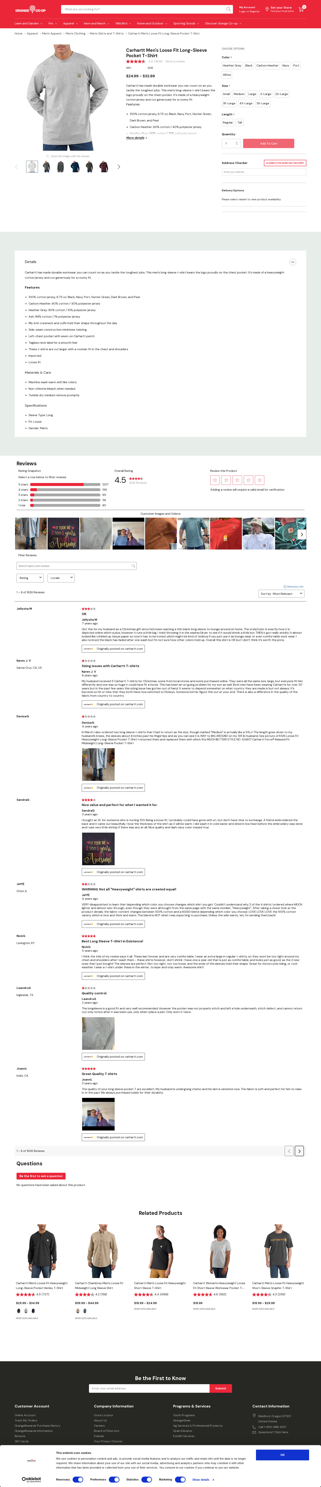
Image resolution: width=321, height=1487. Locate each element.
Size (226, 86)
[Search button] (228, 9)
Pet (51, 23)
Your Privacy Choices (108, 1441)
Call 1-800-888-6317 (272, 1427)
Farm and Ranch (95, 23)
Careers (99, 1426)
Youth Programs (184, 1415)
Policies (99, 1436)
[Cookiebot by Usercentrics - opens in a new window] (31, 1480)
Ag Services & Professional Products (198, 1426)
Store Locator (103, 1415)
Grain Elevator (182, 1431)
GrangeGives (182, 1420)
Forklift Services (183, 1436)
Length (228, 114)
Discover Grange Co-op (221, 23)
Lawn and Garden (27, 23)
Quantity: (229, 134)
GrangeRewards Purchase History (37, 1426)
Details (30, 261)
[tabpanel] (42, 1278)
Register (255, 11)
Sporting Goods (184, 23)
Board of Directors (106, 1431)
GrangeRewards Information (34, 1431)
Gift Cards (22, 1441)
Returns (20, 1436)
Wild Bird (121, 23)
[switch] (114, 1480)
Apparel (68, 23)
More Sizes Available (27, 1318)
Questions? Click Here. (273, 1432)
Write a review (175, 61)
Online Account (25, 1415)
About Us (100, 1420)
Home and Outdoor (150, 23)
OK (283, 1454)
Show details (200, 1479)
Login (243, 11)
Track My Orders (26, 1420)
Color (227, 57)
